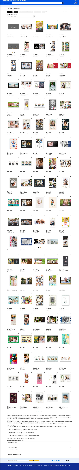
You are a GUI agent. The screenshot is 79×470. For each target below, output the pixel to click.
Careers (20, 465)
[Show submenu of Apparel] (39, 5)
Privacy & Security (21, 466)
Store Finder (10, 0)
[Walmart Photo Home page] (6, 3)
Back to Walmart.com (5, 0)
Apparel (38, 5)
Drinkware (42, 5)
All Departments (10, 465)
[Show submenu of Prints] (11, 5)
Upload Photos (24, 0)
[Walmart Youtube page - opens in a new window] (58, 460)
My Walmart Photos (19, 0)
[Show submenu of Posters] (20, 5)
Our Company (24, 465)
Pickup (7, 5)
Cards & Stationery (15, 5)
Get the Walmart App (63, 465)
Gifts (35, 5)
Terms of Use (68, 465)
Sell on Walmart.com (29, 465)
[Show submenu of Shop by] (55, 5)
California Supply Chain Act (35, 466)
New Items (4, 5)
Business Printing (50, 5)
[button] (13, 20)
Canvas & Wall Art (24, 5)
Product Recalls (46, 465)
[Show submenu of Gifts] (36, 5)
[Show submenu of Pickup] (8, 5)
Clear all (47, 11)
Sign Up (34, 460)
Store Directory (15, 465)
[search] (34, 16)
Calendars (45, 5)
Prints (10, 5)
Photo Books (31, 5)
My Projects (14, 0)
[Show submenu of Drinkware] (43, 5)
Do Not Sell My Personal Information (45, 466)
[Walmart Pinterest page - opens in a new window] (56, 460)
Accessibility (51, 465)
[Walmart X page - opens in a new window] (54, 460)
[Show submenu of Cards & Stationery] (17, 5)
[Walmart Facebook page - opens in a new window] (52, 460)
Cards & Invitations (10, 8)
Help (34, 465)
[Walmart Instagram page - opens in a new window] (59, 460)
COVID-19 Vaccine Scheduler (39, 465)
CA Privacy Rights (27, 466)
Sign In (75, 0)
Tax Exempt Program (56, 465)
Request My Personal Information (55, 466)
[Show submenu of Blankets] (29, 5)
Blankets (28, 5)
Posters (19, 5)
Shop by (54, 5)
